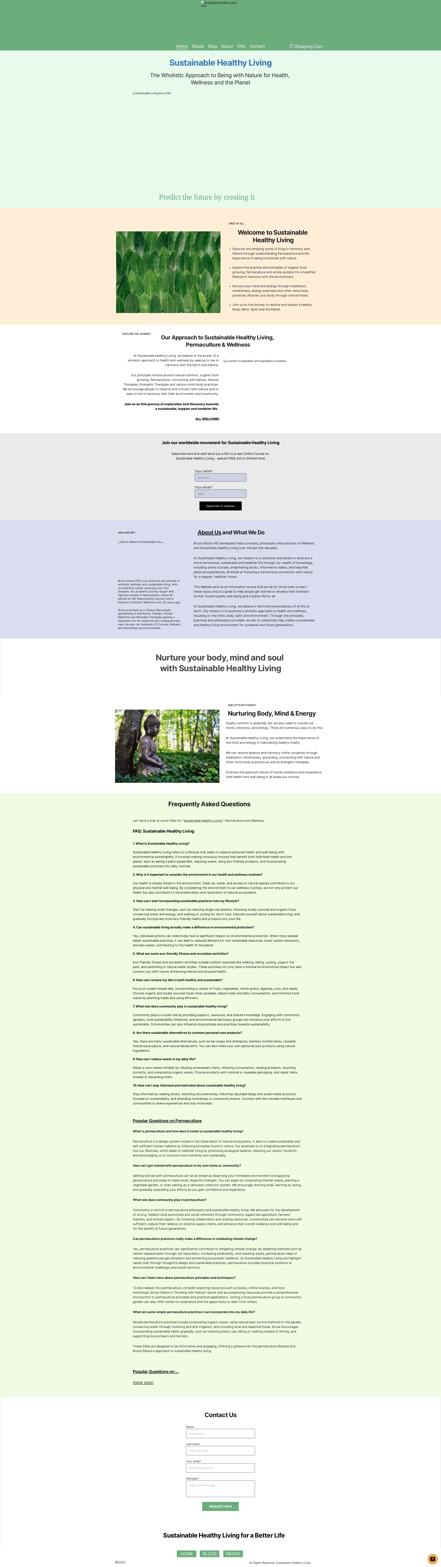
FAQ (241, 46)
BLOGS (210, 1553)
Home (182, 46)
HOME (187, 1553)
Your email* (204, 487)
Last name (192, 1444)
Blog (212, 46)
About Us (209, 532)
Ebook (198, 46)
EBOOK (233, 1553)
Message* (192, 1478)
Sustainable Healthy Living (203, 820)
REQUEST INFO (220, 1506)
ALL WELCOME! (207, 419)
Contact (257, 46)
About (227, 46)
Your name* (204, 471)
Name (190, 1426)
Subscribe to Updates (220, 506)
